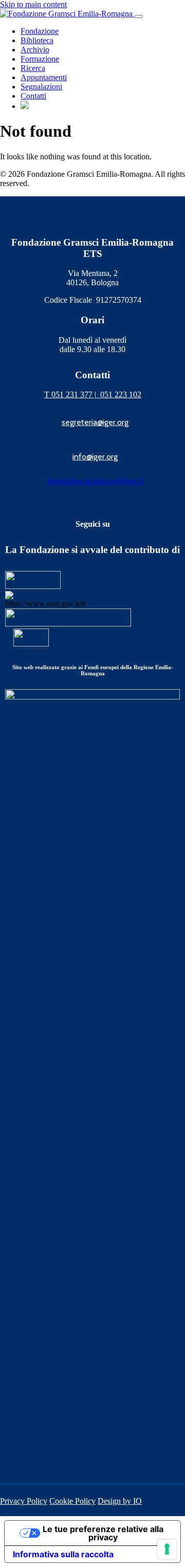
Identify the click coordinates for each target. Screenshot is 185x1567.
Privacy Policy (23, 1501)
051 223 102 (120, 394)
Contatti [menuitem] (33, 95)
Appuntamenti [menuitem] (44, 77)
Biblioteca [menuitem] (37, 40)
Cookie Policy (72, 1501)
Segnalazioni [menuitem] (41, 86)
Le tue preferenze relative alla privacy (103, 1533)
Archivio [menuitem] (35, 49)
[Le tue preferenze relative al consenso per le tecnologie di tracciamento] (167, 1549)
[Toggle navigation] (139, 16)
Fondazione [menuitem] (40, 31)
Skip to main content (33, 4)
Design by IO (120, 1501)
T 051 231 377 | (72, 394)
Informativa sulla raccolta (63, 1554)
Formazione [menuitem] (40, 58)
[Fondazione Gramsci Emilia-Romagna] (67, 13)
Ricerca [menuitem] (33, 68)
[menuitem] (25, 106)
